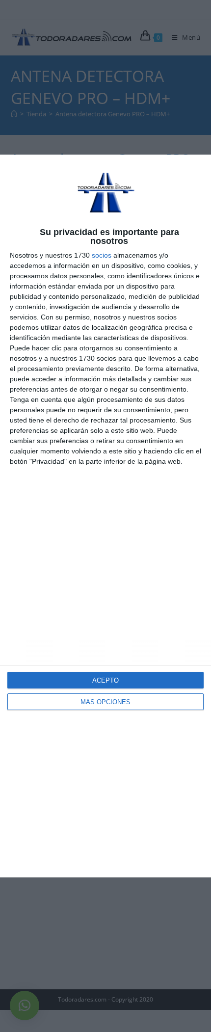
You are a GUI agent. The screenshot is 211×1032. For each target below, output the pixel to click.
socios (101, 255)
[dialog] (105, 516)
